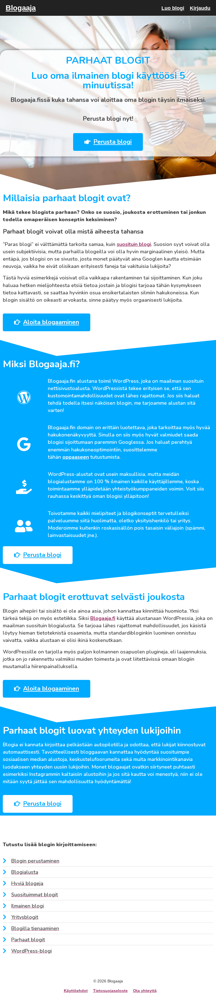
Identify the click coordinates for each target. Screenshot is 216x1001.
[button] (108, 142)
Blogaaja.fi (102, 618)
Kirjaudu (200, 8)
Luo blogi (172, 8)
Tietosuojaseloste (110, 990)
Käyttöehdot (76, 990)
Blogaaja (21, 8)
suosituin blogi (134, 244)
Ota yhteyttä (145, 990)
